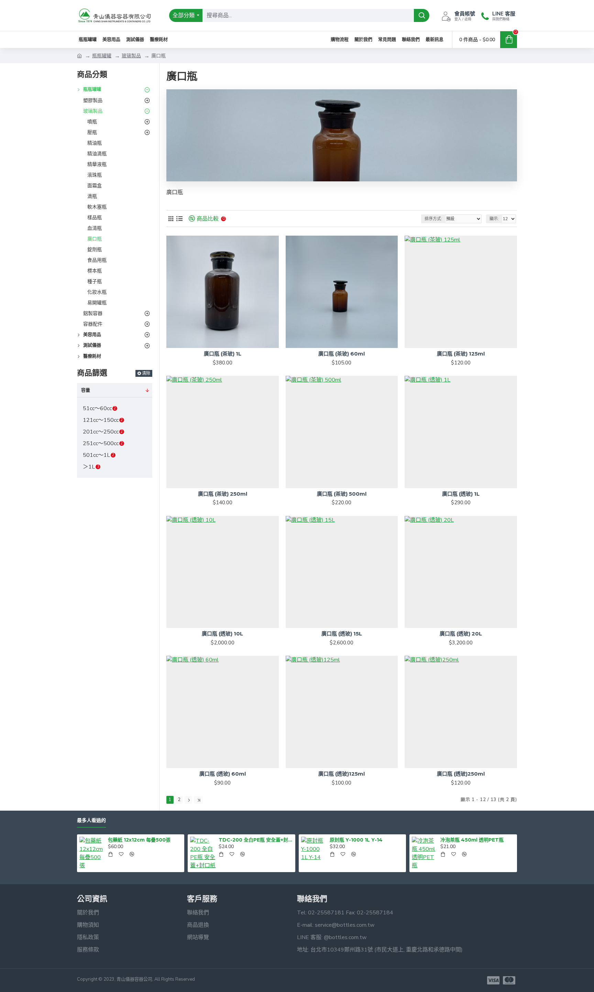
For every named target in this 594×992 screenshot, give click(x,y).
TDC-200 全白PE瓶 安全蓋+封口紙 (256, 840)
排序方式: (433, 219)
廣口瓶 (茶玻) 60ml (341, 353)
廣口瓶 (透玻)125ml (341, 773)
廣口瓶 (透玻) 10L (222, 633)
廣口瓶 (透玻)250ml (461, 773)
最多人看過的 (91, 820)
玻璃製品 (131, 56)
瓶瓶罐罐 (101, 56)
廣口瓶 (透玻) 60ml (222, 773)
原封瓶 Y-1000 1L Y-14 (356, 840)
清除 (146, 373)
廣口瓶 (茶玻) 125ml (461, 353)
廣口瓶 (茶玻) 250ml (222, 494)
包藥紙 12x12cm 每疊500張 (139, 840)
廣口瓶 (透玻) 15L (341, 633)
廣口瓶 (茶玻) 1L (222, 353)
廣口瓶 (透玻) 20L (461, 633)
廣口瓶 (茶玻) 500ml (341, 494)
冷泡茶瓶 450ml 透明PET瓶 (472, 840)
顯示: (494, 219)
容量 (85, 390)
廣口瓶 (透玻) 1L (461, 494)
